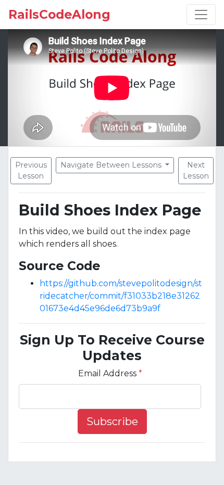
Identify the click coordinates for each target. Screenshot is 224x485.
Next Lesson (196, 170)
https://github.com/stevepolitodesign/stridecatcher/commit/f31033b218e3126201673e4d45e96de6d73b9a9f (121, 295)
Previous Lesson (31, 170)
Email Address (110, 373)
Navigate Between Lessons (112, 165)
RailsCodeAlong (59, 14)
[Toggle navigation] (201, 14)
